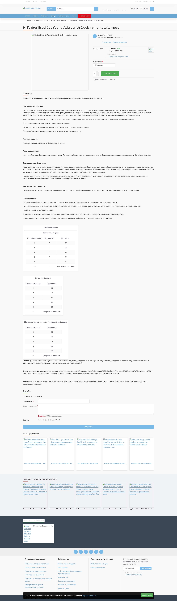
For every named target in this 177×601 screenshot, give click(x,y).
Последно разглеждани (33, 520)
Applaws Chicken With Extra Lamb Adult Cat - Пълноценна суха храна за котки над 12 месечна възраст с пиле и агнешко (141, 509)
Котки (29, 20)
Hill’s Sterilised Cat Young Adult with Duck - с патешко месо (86, 20)
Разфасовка (97, 62)
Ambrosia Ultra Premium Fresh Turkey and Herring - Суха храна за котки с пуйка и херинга (62, 509)
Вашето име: (28, 401)
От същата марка (31, 434)
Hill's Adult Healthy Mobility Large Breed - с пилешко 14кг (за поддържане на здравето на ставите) (35, 463)
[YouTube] (91, 552)
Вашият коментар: (30, 406)
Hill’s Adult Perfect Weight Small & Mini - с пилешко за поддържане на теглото (89, 463)
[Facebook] (76, 552)
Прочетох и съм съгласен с (134, 573)
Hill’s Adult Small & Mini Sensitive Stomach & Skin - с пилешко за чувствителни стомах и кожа (115, 463)
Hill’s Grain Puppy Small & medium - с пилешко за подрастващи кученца (142, 463)
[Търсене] (96, 9)
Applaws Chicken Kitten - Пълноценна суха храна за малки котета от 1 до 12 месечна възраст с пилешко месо (115, 509)
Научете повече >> (89, 596)
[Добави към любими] (44, 467)
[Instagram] (81, 552)
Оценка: (26, 420)
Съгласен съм (147, 595)
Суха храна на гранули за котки (56, 20)
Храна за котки (38, 20)
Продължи (88, 427)
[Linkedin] (86, 552)
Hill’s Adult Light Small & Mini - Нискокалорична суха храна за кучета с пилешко (62, 463)
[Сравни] (37, 528)
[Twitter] (96, 552)
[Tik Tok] (101, 552)
